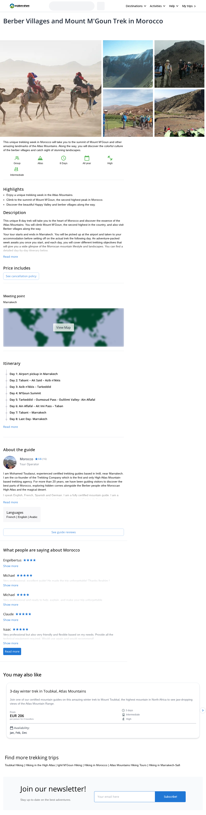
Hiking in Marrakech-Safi (164, 765)
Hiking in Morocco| (96, 765)
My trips (187, 6)
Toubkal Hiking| (15, 765)
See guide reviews (64, 532)
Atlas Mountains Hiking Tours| (129, 765)
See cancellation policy (21, 276)
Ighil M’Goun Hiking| (70, 765)
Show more (10, 566)
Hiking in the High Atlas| (41, 765)
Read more (10, 256)
